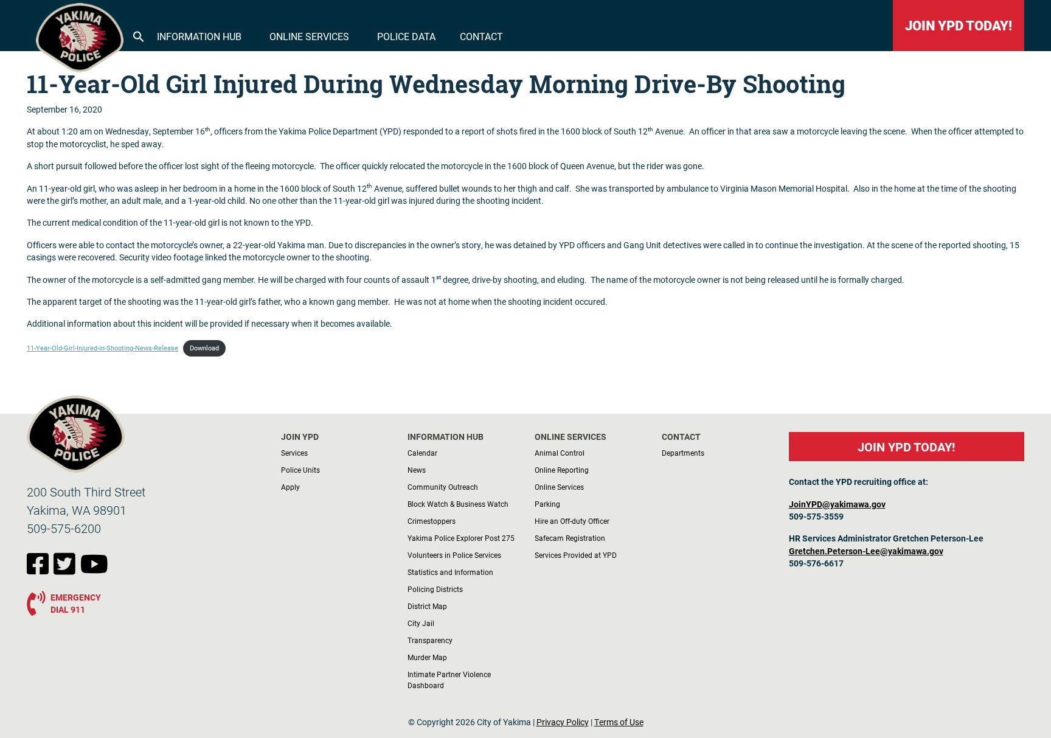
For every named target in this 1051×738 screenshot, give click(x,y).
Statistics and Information (450, 572)
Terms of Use (618, 722)
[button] (139, 35)
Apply (290, 487)
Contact (481, 36)
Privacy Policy (562, 722)
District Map (427, 606)
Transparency (430, 640)
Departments (683, 453)
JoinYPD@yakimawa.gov (837, 504)
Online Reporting (562, 470)
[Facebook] (40, 570)
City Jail (421, 623)
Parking (547, 504)
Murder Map (427, 657)
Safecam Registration (570, 538)
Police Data (406, 36)
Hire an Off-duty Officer (572, 521)
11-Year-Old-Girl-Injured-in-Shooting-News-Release (102, 348)
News (417, 470)
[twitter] (67, 570)
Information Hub (199, 36)
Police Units (300, 470)
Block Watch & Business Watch (458, 504)
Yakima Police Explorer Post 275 (461, 538)
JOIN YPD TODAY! (958, 25)
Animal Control (559, 453)
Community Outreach (443, 487)
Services (294, 453)
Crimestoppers (432, 521)
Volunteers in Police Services (454, 555)
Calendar (422, 453)
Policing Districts (435, 589)
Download (204, 348)
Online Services (309, 36)
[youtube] (94, 570)
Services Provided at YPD (576, 555)
